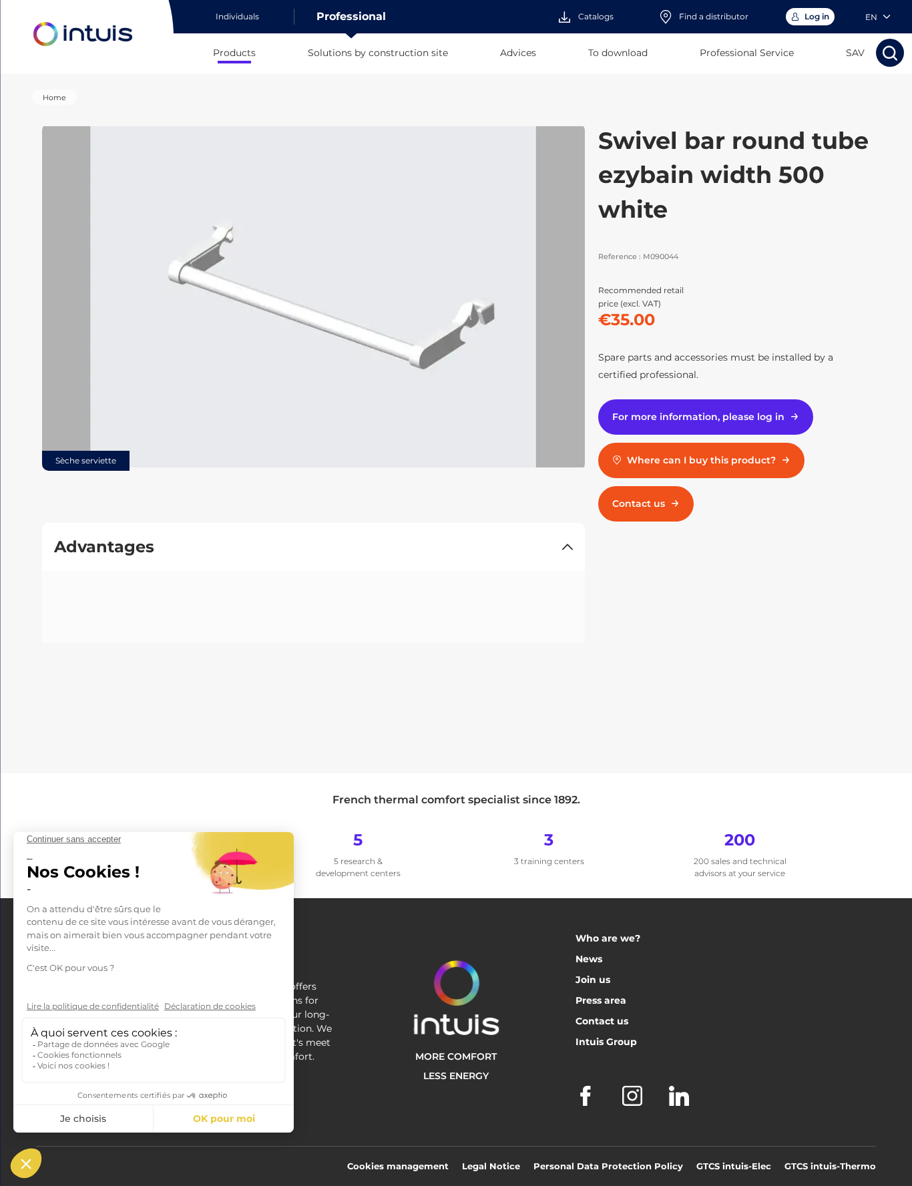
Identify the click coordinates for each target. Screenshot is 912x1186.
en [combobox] (871, 17)
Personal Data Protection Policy (608, 1166)
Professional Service (747, 53)
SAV (855, 53)
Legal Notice (491, 1166)
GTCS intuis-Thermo (830, 1166)
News (589, 959)
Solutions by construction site (378, 53)
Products (234, 53)
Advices (518, 53)
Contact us (602, 1021)
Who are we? (608, 938)
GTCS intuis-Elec (733, 1166)
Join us (593, 980)
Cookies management (398, 1166)
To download (618, 53)
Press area (601, 1000)
